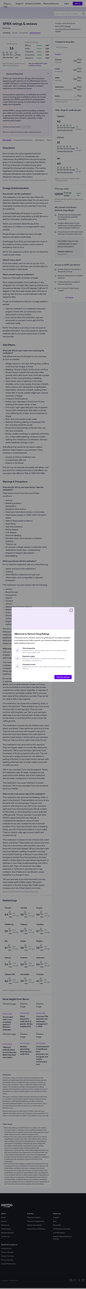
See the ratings (63, 677)
